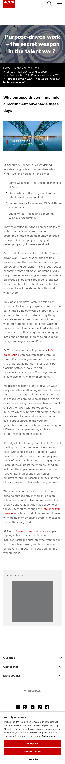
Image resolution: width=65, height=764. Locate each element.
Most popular (11, 675)
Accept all (32, 743)
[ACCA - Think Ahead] (9, 7)
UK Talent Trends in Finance (30, 531)
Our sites (9, 658)
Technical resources (26, 68)
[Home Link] (32, 691)
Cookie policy (48, 736)
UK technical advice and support (26, 71)
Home (7, 68)
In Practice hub (15, 75)
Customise (32, 759)
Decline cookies (32, 751)
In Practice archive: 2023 (43, 75)
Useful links (11, 667)
